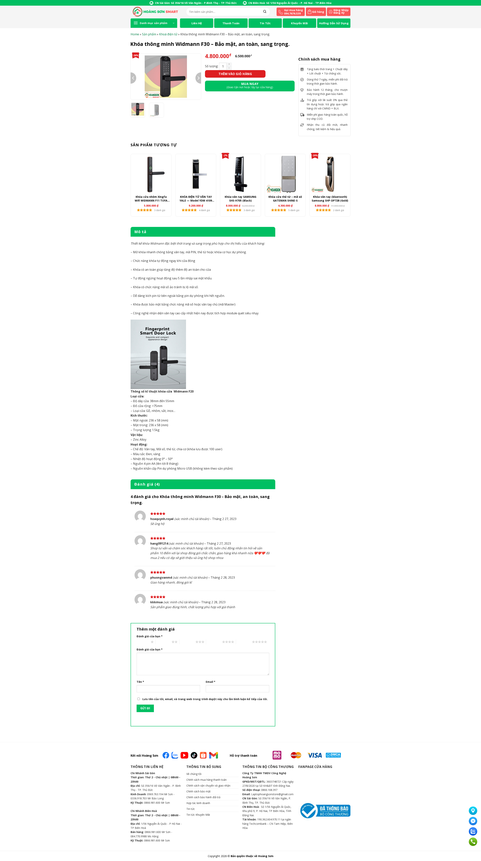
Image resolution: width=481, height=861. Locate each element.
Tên (140, 682)
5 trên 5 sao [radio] (244, 641)
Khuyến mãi (299, 23)
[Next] (198, 78)
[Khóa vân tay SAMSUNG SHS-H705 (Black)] (240, 174)
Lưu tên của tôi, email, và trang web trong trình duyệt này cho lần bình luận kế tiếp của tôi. (205, 699)
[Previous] (133, 78)
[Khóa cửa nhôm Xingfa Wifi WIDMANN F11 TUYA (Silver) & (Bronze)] (151, 174)
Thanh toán (231, 23)
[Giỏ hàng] (309, 12)
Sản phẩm (149, 34)
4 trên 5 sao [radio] (214, 641)
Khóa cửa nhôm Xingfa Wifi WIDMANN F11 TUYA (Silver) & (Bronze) (151, 198)
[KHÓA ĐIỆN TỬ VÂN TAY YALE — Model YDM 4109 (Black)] (195, 174)
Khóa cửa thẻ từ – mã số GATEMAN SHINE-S (285, 198)
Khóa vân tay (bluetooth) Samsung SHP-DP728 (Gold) (330, 198)
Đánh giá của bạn (150, 636)
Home (135, 34)
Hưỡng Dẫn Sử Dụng (334, 23)
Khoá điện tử (168, 34)
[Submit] (265, 12)
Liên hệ (196, 23)
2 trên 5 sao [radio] (164, 641)
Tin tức (265, 23)
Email (210, 682)
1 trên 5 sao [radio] (143, 641)
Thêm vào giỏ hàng (235, 74)
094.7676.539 (292, 13)
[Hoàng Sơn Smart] (155, 11)
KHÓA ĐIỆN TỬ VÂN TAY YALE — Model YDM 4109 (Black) (196, 198)
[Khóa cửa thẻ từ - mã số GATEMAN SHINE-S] (285, 174)
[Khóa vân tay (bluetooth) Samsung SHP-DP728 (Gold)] (330, 174)
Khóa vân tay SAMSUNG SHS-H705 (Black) (240, 198)
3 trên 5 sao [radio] (187, 641)
